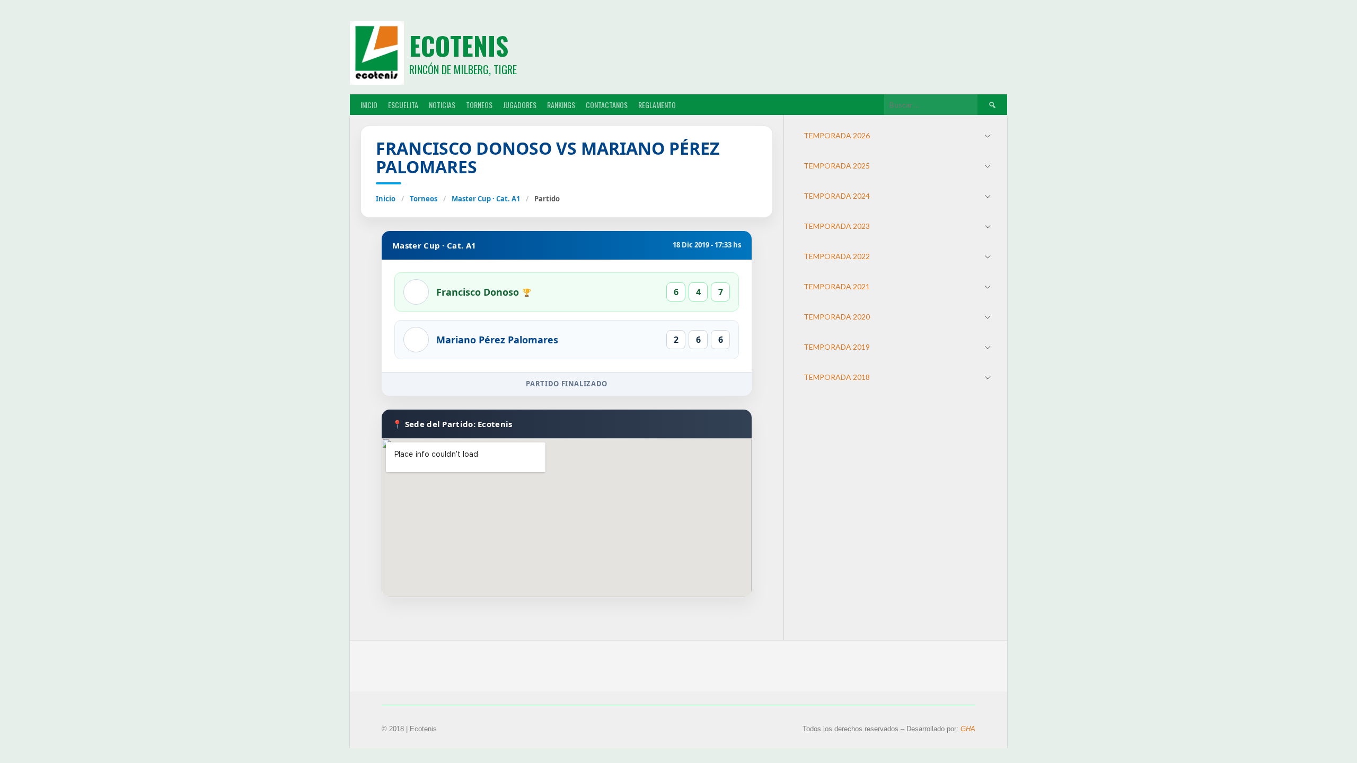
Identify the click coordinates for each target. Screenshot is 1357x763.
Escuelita (403, 104)
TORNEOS (479, 104)
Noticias (442, 104)
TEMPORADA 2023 (837, 225)
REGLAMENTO (657, 104)
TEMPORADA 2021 (837, 286)
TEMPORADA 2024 (837, 195)
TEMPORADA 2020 (837, 316)
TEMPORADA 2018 (837, 377)
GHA (968, 729)
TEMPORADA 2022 (837, 256)
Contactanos (607, 104)
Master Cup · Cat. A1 (486, 198)
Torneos (423, 198)
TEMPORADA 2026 (837, 135)
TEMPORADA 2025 (837, 165)
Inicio (385, 198)
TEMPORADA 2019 (837, 346)
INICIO (368, 104)
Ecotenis (458, 45)
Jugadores (519, 104)
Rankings (561, 104)
